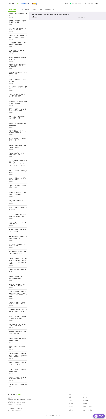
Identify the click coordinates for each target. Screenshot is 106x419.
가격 (76, 3)
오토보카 (71, 407)
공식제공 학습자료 (87, 397)
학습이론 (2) (34, 9)
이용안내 (85, 403)
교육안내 (66, 3)
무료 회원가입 (94, 3)
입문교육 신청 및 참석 (88, 410)
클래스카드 (71, 397)
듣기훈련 (71, 403)
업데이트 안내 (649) (24, 9)
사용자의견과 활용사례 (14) (47, 9)
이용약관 (10, 404)
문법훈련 (71, 400)
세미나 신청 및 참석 (87, 407)
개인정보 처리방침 (18, 404)
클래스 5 (71, 410)
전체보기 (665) (12, 9)
